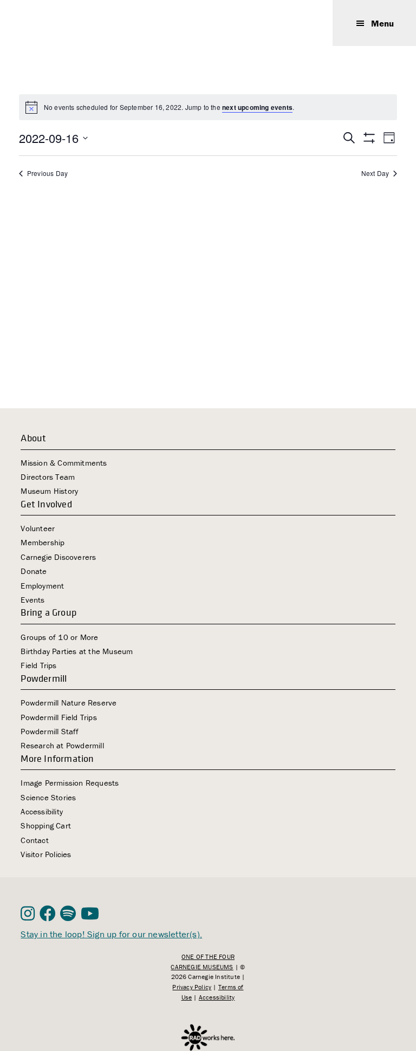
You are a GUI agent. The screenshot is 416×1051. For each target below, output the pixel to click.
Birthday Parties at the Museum (77, 651)
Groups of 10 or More (59, 637)
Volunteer (38, 528)
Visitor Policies (46, 854)
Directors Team (48, 477)
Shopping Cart (46, 825)
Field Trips (38, 665)
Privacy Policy (191, 987)
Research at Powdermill (62, 745)
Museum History (49, 491)
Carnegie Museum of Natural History (75, 23)
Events (32, 600)
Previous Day (47, 173)
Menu (382, 23)
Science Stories (48, 797)
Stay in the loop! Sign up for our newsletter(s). (111, 934)
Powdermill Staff (50, 731)
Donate (34, 571)
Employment (42, 585)
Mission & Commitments (64, 463)
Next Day (375, 173)
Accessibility (42, 811)
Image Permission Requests (70, 783)
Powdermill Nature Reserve (68, 702)
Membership (42, 542)
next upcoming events (257, 107)
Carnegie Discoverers (58, 557)
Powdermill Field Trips (58, 717)
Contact (34, 840)
